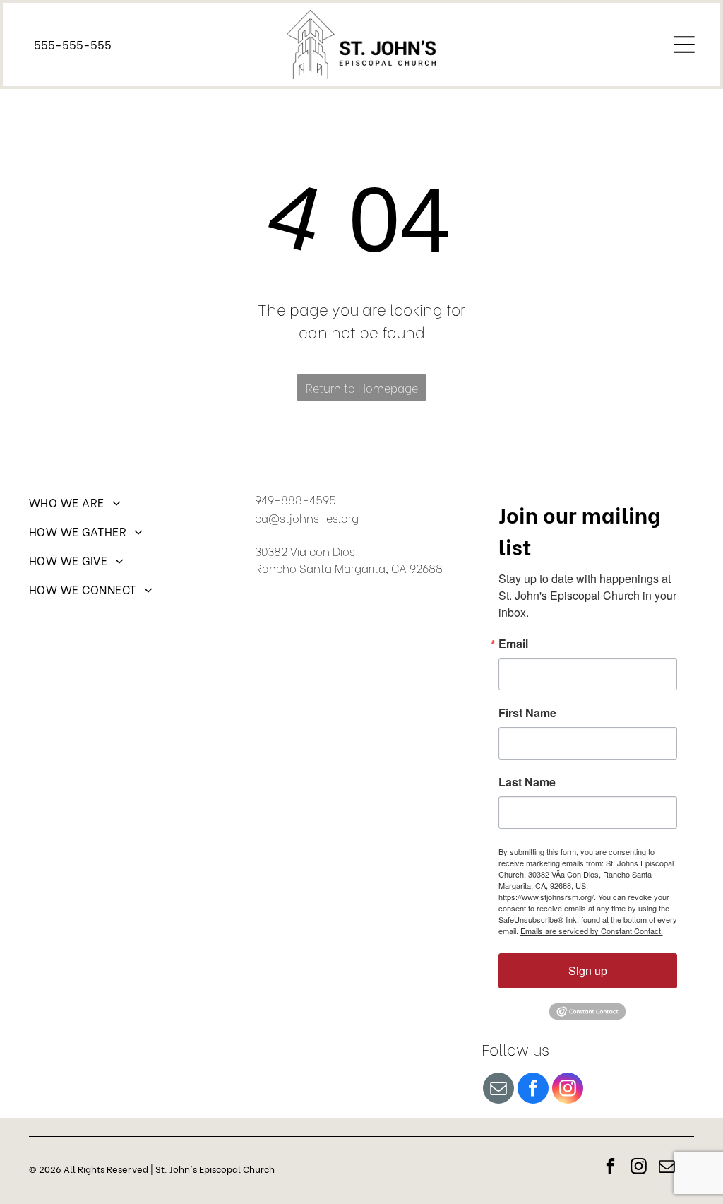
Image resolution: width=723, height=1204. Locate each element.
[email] (498, 1090)
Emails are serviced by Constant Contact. (591, 930)
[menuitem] (135, 508)
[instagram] (567, 1090)
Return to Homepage (362, 387)
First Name (527, 713)
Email (513, 643)
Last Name (527, 782)
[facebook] (533, 1090)
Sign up (587, 970)
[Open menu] (684, 44)
